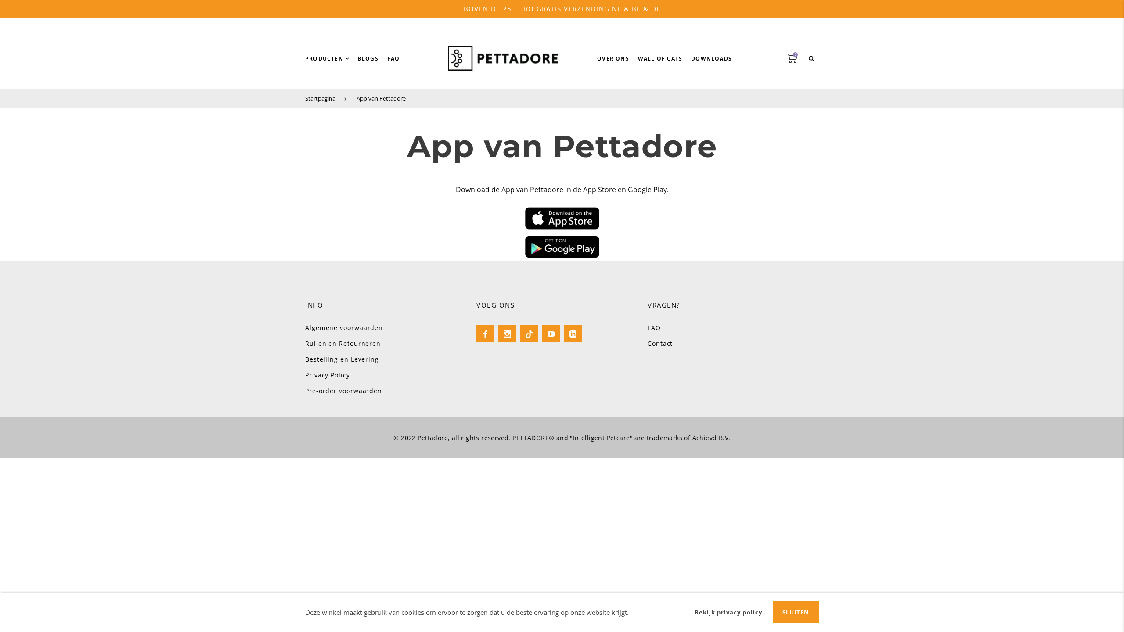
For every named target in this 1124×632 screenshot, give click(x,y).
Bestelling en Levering (342, 359)
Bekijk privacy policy (728, 612)
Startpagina (320, 98)
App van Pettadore (381, 98)
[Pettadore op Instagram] (507, 333)
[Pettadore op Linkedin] (573, 333)
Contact (660, 343)
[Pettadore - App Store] (562, 218)
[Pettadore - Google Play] (562, 247)
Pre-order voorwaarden (343, 391)
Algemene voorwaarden (344, 327)
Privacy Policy (327, 375)
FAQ (654, 327)
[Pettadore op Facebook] (485, 333)
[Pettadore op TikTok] (529, 333)
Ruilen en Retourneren (343, 343)
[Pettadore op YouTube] (551, 333)
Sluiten (795, 612)
